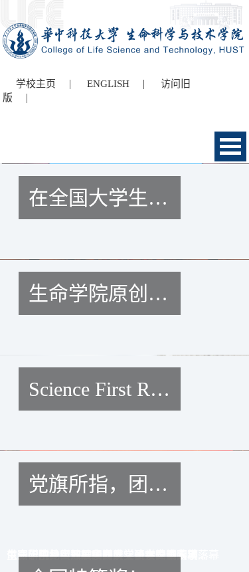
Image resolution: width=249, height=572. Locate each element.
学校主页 (36, 83)
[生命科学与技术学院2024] (125, 29)
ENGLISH (108, 83)
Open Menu (230, 146)
